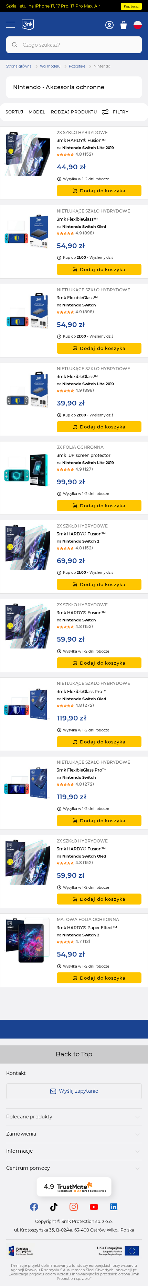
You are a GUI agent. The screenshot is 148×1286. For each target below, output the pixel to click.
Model (37, 111)
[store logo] (28, 25)
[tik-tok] (53, 1209)
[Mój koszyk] (123, 25)
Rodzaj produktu (74, 111)
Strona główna (19, 66)
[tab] (74, 1117)
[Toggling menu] (10, 25)
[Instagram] (74, 1209)
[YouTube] (94, 1208)
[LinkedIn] (114, 1208)
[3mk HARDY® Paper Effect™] (74, 950)
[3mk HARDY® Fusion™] (74, 163)
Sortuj (14, 111)
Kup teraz (131, 6)
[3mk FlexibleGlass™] (74, 241)
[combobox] (74, 44)
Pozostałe (77, 66)
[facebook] (34, 1209)
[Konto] (109, 25)
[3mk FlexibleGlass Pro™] (74, 714)
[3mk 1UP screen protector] (74, 477)
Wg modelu (50, 66)
